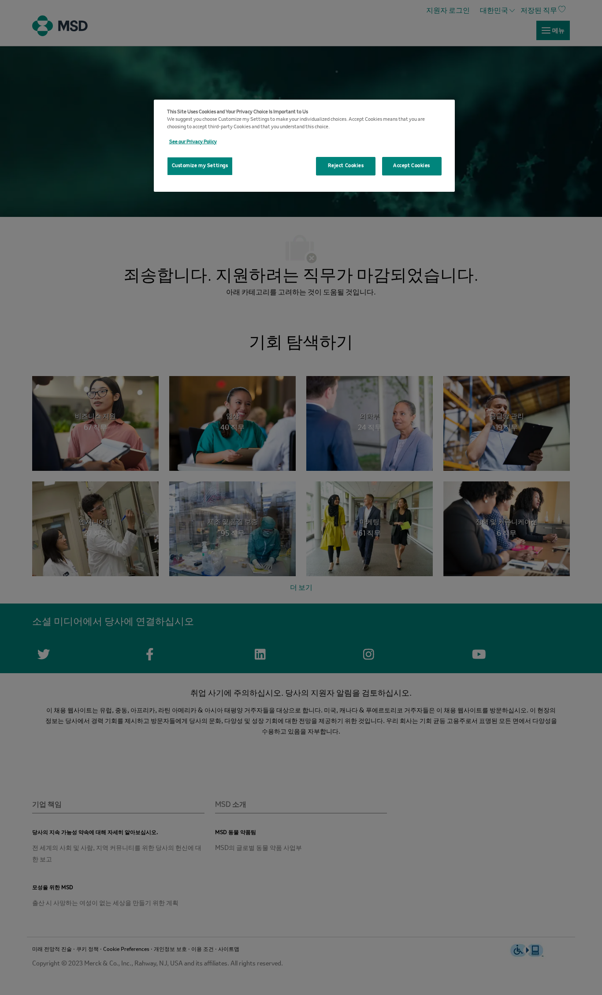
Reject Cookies (346, 165)
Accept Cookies (411, 165)
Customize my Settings (200, 165)
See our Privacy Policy (193, 142)
